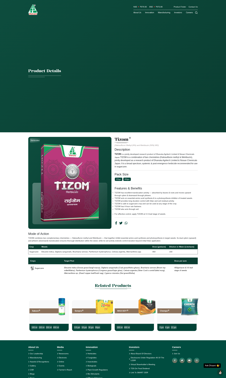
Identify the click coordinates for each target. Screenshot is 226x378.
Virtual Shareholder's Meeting (143, 364)
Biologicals (91, 366)
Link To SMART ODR (139, 372)
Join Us (177, 354)
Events (61, 366)
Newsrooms (64, 354)
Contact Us (193, 7)
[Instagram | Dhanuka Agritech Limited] (196, 360)
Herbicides (91, 354)
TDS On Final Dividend (140, 368)
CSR (32, 370)
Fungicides (92, 358)
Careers (189, 12)
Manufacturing (164, 12)
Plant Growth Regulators (97, 370)
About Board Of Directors (141, 354)
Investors (178, 12)
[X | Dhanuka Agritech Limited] (182, 360)
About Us (137, 12)
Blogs (32, 374)
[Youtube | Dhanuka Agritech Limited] (189, 360)
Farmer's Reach (65, 370)
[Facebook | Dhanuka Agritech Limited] (174, 360)
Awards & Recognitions (39, 362)
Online (61, 362)
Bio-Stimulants (93, 374)
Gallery (33, 366)
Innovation (149, 12)
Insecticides (92, 362)
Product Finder (180, 7)
